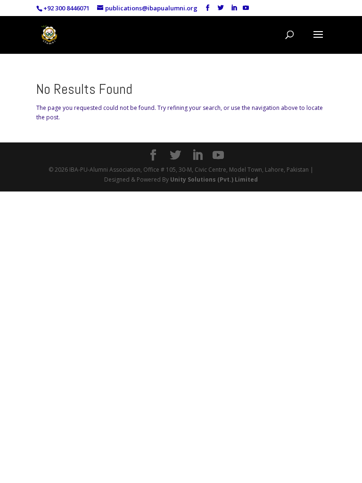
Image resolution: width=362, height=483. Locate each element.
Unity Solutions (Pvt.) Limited (214, 179)
